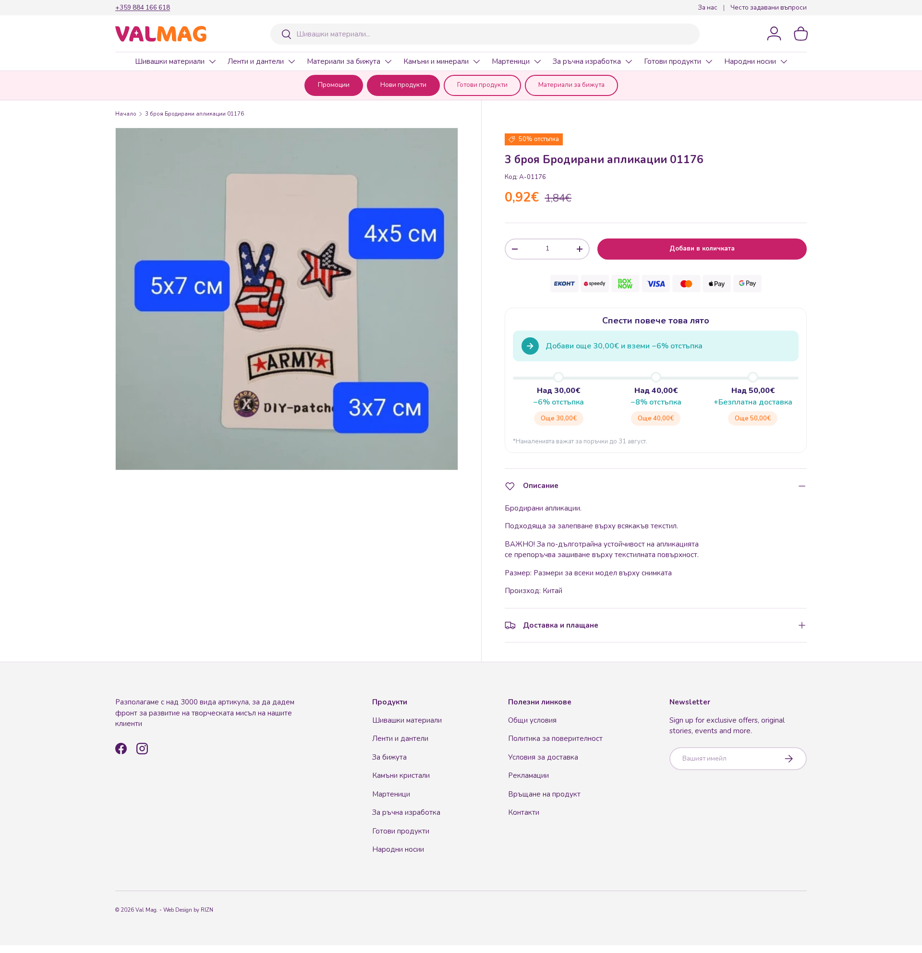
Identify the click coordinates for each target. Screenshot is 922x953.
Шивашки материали (170, 61)
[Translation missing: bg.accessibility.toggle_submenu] (212, 61)
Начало (125, 114)
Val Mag (146, 910)
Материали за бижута (343, 61)
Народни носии (750, 61)
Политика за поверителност (555, 738)
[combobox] (485, 34)
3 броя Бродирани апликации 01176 (194, 114)
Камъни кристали (401, 775)
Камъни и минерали (436, 61)
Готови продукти (672, 61)
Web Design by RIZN (188, 910)
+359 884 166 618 (142, 7)
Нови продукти (403, 85)
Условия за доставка (543, 757)
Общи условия (532, 720)
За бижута (389, 757)
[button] (801, 33)
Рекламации (528, 775)
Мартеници (511, 61)
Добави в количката (702, 248)
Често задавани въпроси (768, 7)
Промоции (334, 85)
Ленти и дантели (256, 61)
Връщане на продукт (544, 794)
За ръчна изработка (587, 61)
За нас (707, 7)
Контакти (523, 812)
